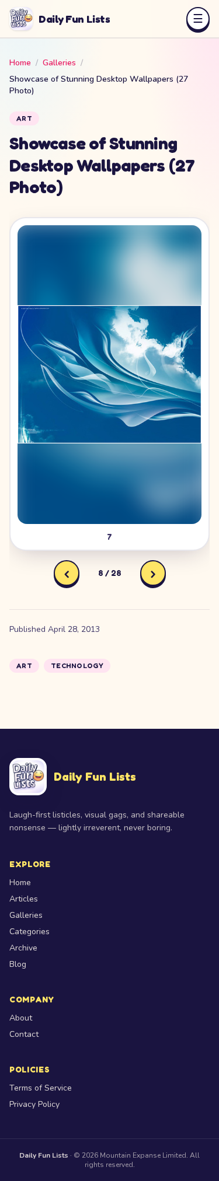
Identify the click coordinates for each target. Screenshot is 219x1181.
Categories (29, 931)
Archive (23, 947)
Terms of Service (40, 1087)
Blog (17, 964)
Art (24, 118)
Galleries (59, 62)
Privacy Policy (34, 1104)
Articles (23, 898)
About (20, 1017)
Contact (24, 1034)
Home (20, 62)
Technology (77, 665)
